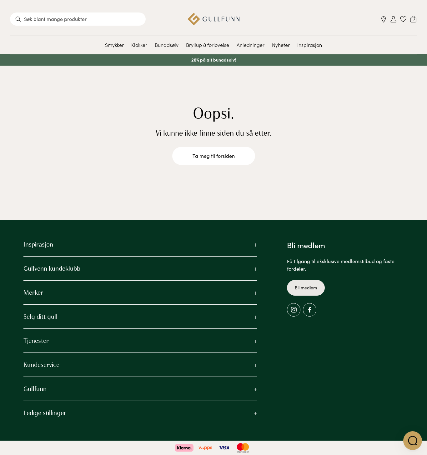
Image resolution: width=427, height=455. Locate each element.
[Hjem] (214, 19)
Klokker (139, 44)
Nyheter (281, 44)
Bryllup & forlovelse (207, 44)
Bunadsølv (166, 44)
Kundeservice (41, 364)
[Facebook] (310, 310)
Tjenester (36, 340)
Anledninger (250, 44)
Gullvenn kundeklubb (51, 268)
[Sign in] (393, 19)
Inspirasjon (309, 44)
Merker (33, 292)
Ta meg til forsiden (214, 155)
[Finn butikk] (383, 19)
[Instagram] (294, 310)
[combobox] (78, 19)
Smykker (114, 44)
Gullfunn (35, 388)
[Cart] (413, 19)
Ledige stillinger (44, 413)
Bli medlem (306, 288)
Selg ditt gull (40, 316)
